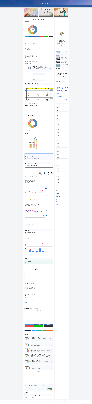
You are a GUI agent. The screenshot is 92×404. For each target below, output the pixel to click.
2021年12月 (57, 176)
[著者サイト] (28, 330)
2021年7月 (57, 184)
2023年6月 (57, 148)
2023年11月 (57, 140)
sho (62, 88)
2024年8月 (57, 126)
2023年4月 (57, 151)
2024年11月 (57, 121)
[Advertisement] (39, 40)
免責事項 (63, 401)
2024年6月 (57, 129)
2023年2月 (57, 154)
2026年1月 (57, 110)
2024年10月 (57, 123)
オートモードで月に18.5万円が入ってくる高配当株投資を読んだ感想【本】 (62, 101)
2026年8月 (57, 107)
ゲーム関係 (54, 401)
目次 (37, 74)
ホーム (48, 401)
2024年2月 (57, 135)
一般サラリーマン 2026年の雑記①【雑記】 (61, 71)
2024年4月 (57, 132)
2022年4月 (57, 170)
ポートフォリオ (26, 308)
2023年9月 (57, 143)
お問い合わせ (66, 401)
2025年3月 (57, 115)
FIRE (30, 308)
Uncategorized (59, 193)
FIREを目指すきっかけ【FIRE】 (62, 93)
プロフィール (50, 401)
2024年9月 (57, 124)
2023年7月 (57, 146)
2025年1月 (57, 118)
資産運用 (37, 308)
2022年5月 (57, 168)
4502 (29, 204)
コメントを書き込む (39, 395)
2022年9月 (57, 162)
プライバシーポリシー (58, 401)
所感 (34, 79)
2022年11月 (57, 159)
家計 (57, 199)
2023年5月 (57, 149)
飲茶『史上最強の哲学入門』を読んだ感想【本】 (61, 82)
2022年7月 (57, 165)
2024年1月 (57, 137)
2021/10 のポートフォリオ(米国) (37, 75)
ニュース (58, 196)
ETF (57, 190)
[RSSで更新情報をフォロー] (49, 330)
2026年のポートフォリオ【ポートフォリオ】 (62, 77)
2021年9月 (57, 181)
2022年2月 (57, 173)
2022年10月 (57, 160)
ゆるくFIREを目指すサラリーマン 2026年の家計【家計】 (61, 74)
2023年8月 (57, 145)
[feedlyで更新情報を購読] (42, 330)
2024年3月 (57, 134)
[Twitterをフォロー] (35, 330)
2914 (26, 180)
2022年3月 (57, 171)
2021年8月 (57, 182)
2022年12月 (57, 157)
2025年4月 (57, 113)
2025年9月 (57, 112)
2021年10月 (57, 179)
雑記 (57, 204)
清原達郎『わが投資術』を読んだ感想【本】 (61, 79)
